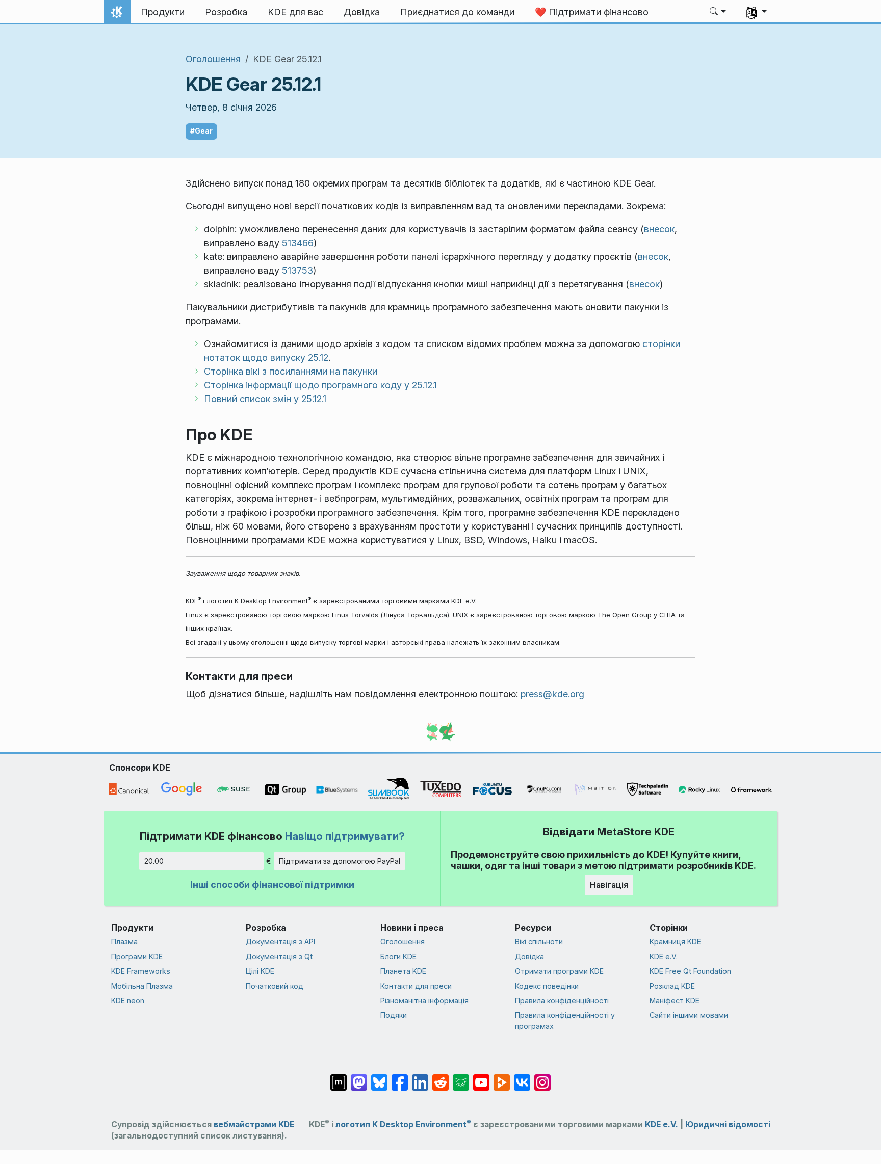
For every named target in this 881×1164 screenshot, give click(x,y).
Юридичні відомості (727, 1124)
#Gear (201, 131)
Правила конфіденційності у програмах (565, 1020)
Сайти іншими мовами (689, 1015)
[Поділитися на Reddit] (440, 1077)
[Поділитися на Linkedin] (420, 1077)
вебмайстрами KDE (254, 1124)
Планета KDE (403, 971)
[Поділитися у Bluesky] (379, 1077)
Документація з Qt (279, 956)
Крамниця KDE (675, 941)
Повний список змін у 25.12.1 (265, 398)
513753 (297, 270)
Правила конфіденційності (562, 1000)
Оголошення (213, 59)
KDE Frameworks (140, 971)
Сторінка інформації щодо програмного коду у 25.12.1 (320, 385)
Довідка (529, 956)
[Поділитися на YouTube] (481, 1077)
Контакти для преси (416, 986)
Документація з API (280, 941)
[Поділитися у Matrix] (338, 1077)
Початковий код (274, 986)
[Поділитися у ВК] (522, 1077)
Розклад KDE (672, 986)
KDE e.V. (664, 956)
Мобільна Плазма (142, 986)
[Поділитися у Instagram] (542, 1077)
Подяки (393, 1015)
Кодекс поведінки (547, 986)
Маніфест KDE (674, 1000)
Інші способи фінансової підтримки (272, 884)
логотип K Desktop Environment (403, 1124)
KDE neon (127, 1000)
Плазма (124, 941)
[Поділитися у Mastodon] (359, 1077)
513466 (298, 242)
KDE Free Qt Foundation (690, 971)
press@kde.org (552, 694)
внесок (659, 229)
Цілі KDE (260, 971)
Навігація (609, 885)
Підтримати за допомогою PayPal (339, 861)
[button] (718, 12)
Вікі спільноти (539, 941)
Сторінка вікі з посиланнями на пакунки (290, 371)
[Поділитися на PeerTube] (502, 1077)
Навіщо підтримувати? (345, 836)
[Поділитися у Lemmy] (461, 1077)
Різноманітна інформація (424, 1000)
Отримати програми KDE (559, 971)
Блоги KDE (398, 956)
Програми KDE (137, 956)
